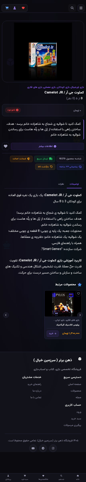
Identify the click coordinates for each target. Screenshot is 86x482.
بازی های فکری (34, 87)
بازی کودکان (63, 87)
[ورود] (15, 8)
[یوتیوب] (33, 448)
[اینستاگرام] (53, 448)
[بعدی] (6, 315)
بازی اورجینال (77, 87)
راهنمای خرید (34, 384)
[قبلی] (80, 315)
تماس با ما (35, 398)
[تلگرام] (43, 448)
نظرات (61, 184)
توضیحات (74, 184)
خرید (51, 333)
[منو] (81, 8)
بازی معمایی (49, 87)
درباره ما (37, 391)
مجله (78, 398)
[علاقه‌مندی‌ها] (23, 8)
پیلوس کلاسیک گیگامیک (67, 325)
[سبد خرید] (6, 8)
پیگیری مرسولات (72, 425)
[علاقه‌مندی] (78, 294)
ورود (78, 412)
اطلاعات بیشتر (46, 146)
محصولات (76, 391)
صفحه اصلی (74, 384)
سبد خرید (76, 419)
